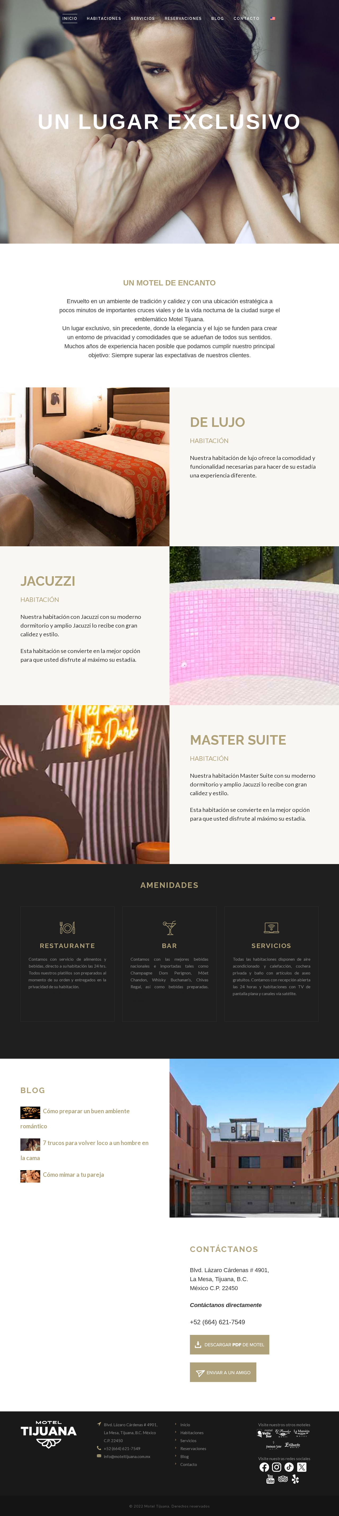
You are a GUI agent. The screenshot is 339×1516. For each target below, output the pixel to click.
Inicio (185, 1424)
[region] (169, 122)
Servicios (188, 1440)
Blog (184, 1456)
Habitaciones (192, 1432)
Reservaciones (193, 1448)
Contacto (188, 1464)
